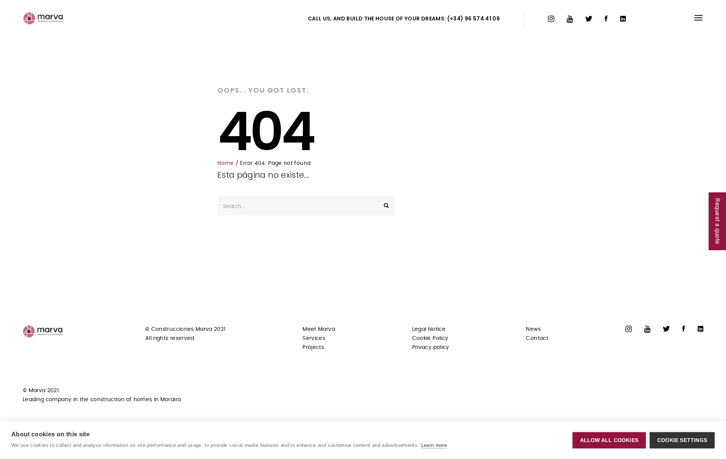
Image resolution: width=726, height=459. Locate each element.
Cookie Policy (430, 338)
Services (313, 338)
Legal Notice (428, 329)
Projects (313, 347)
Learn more (434, 445)
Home (225, 163)
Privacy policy (430, 347)
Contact (537, 338)
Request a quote (717, 221)
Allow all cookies (609, 440)
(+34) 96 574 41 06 (473, 18)
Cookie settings (682, 440)
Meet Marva (318, 329)
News (533, 329)
